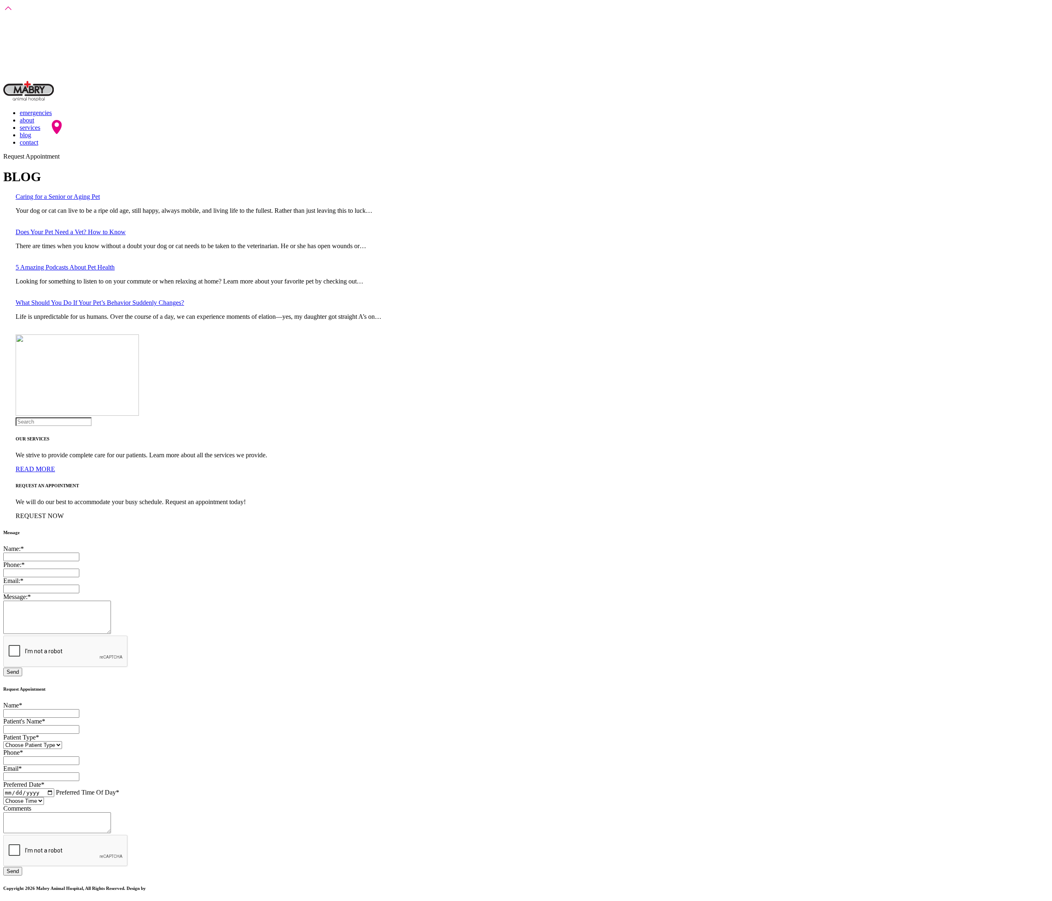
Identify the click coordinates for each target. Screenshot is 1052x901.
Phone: (14, 564)
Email (12, 768)
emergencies (36, 112)
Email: (13, 580)
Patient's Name (24, 721)
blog (25, 134)
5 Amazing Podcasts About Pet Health (65, 267)
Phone (13, 752)
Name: (13, 548)
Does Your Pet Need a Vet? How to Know (71, 231)
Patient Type (21, 737)
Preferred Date (23, 784)
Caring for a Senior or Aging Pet (58, 196)
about (27, 120)
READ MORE (35, 468)
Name (12, 705)
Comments (17, 808)
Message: (17, 596)
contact (29, 142)
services (30, 127)
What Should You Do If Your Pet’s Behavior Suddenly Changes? (100, 302)
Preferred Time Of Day (87, 792)
